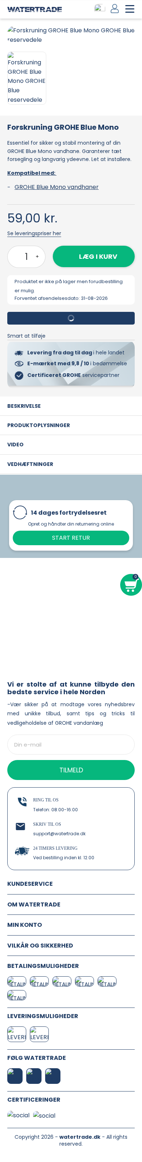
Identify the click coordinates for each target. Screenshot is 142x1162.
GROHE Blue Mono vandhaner (57, 187)
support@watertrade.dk (59, 834)
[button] (14, 35)
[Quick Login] (115, 8)
